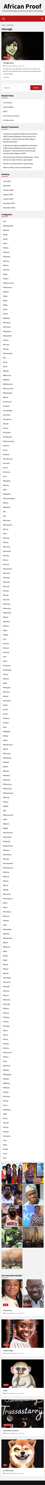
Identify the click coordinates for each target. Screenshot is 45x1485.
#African (6, 270)
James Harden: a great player (22, 160)
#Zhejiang (6, 1110)
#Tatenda (6, 1000)
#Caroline (6, 415)
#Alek (5, 296)
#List (5, 727)
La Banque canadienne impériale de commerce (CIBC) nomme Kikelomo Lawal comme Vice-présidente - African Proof (20, 136)
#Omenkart (7, 855)
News (5, 1145)
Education (7, 1136)
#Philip (5, 890)
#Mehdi (6, 762)
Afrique (6, 1132)
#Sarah (5, 964)
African (6, 1127)
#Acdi (5, 239)
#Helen (5, 617)
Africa (5, 1118)
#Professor (7, 912)
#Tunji (5, 1039)
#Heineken (7, 613)
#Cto (5, 476)
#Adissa (6, 261)
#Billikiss (6, 380)
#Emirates (7, 520)
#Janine (6, 644)
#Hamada (6, 604)
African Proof (22, 6)
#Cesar (5, 428)
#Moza (5, 802)
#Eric (5, 534)
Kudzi (5, 111)
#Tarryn (6, 995)
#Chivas (6, 446)
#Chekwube (7, 437)
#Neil (5, 819)
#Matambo (7, 758)
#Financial (7, 551)
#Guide (6, 595)
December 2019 (9, 203)
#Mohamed (7, 789)
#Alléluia (6, 318)
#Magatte (6, 731)
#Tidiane (6, 1017)
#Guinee (6, 600)
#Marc (5, 740)
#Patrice (6, 872)
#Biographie (7, 393)
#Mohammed (8, 793)
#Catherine (7, 419)
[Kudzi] (22, 1373)
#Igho (5, 630)
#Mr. (4, 811)
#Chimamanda (8, 441)
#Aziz (5, 366)
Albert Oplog (8, 66)
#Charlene (7, 432)
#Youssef (6, 1096)
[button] (3, 18)
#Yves (5, 1105)
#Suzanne (6, 982)
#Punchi (6, 916)
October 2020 (8, 190)
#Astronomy (8, 353)
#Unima (6, 1048)
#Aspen (6, 349)
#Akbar (6, 279)
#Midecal (6, 775)
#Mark (5, 749)
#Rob (5, 951)
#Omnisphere (8, 863)
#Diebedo (6, 507)
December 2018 (9, 208)
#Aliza (5, 314)
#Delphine (7, 494)
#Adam (6, 248)
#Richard (6, 947)
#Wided (6, 1079)
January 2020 (8, 199)
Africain (6, 1123)
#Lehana (6, 718)
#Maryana (7, 753)
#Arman (6, 344)
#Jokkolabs (7, 670)
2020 (5, 1114)
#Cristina (6, 472)
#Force (5, 560)
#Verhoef (6, 1066)
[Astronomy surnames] (22, 1413)
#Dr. (4, 516)
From (5, 1140)
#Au (4, 358)
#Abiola (6, 230)
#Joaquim (6, 665)
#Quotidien (7, 929)
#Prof (5, 903)
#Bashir (6, 371)
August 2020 (8, 194)
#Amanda (6, 323)
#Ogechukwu (8, 846)
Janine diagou (8, 107)
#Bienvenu (7, 375)
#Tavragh (6, 57)
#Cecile (6, 424)
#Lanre (5, 709)
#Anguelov (7, 331)
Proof (5, 1154)
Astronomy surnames (11, 116)
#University (7, 1052)
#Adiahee (6, 257)
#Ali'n (5, 309)
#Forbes (6, 556)
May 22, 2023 (17, 66)
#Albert (6, 292)
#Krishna (6, 692)
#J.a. (4, 639)
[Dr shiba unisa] (22, 1453)
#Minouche (7, 784)
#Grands (6, 586)
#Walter (6, 1070)
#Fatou (5, 542)
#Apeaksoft (7, 336)
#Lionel (6, 723)
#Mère (5, 767)
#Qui (5, 925)
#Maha (5, 736)
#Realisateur (8, 938)
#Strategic (7, 978)
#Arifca (6, 340)
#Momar (6, 797)
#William (6, 1083)
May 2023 (7, 186)
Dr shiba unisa (8, 120)
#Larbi (5, 714)
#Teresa (6, 1013)
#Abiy (5, 235)
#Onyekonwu (8, 868)
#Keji (5, 683)
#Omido (6, 859)
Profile (5, 1149)
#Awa (5, 362)
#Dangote (6, 481)
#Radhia (6, 934)
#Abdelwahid (8, 226)
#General (6, 573)
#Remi (5, 943)
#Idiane (6, 626)
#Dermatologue (9, 498)
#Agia (5, 274)
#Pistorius (7, 894)
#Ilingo (5, 635)
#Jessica (6, 652)
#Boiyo (5, 397)
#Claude (6, 454)
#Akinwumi (7, 287)
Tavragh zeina (8, 63)
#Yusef (5, 1101)
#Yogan (6, 1092)
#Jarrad (6, 648)
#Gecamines (7, 569)
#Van (5, 1061)
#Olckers (6, 850)
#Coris (5, 468)
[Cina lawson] (22, 1293)
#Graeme (6, 582)
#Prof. (5, 907)
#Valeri (5, 1057)
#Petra (5, 885)
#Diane (5, 503)
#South (6, 973)
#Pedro (6, 881)
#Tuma (5, 1035)
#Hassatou (7, 608)
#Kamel (6, 679)
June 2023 (7, 181)
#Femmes (6, 547)
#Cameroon (7, 402)
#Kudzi (5, 696)
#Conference (8, 459)
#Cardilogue (7, 410)
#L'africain (7, 701)
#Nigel (5, 828)
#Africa (6, 265)
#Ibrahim (6, 622)
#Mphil (5, 806)
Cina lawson (7, 103)
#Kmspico (6, 687)
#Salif (5, 960)
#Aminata (6, 327)
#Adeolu (6, 252)
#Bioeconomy (8, 388)
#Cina (5, 450)
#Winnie (6, 1088)
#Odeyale (6, 841)
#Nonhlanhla (8, 833)
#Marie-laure (8, 745)
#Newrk (6, 824)
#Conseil (6, 463)
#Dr (4, 512)
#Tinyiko (6, 1026)
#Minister (6, 780)
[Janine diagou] (22, 1333)
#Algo (5, 305)
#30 (4, 221)
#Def (5, 490)
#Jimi (5, 661)
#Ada (5, 243)
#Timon (6, 1022)
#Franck (6, 564)
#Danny (6, 485)
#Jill (4, 657)
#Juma (5, 674)
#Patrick (6, 877)
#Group (6, 591)
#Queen (6, 921)
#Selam (6, 969)
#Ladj (5, 705)
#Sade (5, 956)
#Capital (6, 406)
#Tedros (6, 1008)
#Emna (5, 529)
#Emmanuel (7, 525)
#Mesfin (6, 771)
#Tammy (6, 991)
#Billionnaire (8, 384)
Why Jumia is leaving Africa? (21, 167)
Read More (6, 77)
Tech (4, 1158)
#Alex (5, 301)
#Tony (5, 1030)
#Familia (6, 538)
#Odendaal (7, 837)
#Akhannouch (8, 283)
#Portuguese (8, 899)
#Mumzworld (8, 815)
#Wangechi (7, 1074)
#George (6, 578)
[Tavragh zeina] (22, 46)
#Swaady (6, 986)
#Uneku (6, 1044)
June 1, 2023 (17, 1313)
